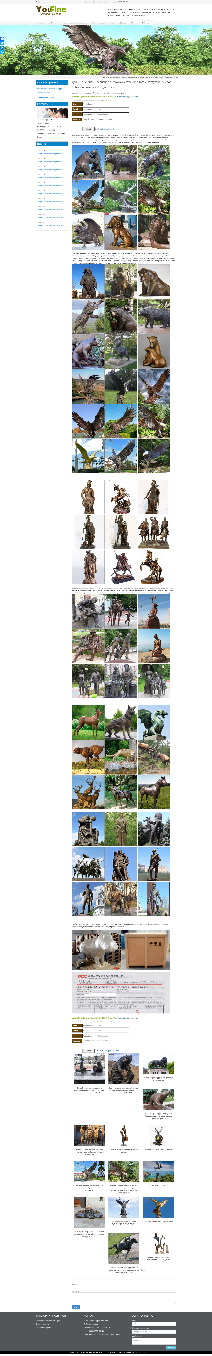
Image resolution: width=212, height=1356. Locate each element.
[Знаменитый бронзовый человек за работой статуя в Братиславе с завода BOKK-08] (89, 1212)
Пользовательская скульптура (75, 23)
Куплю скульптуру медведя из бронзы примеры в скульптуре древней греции (158, 1116)
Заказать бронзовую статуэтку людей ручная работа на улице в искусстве (89, 1151)
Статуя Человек (98, 23)
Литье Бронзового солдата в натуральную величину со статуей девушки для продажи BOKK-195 (89, 1090)
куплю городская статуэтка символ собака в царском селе (52, 201)
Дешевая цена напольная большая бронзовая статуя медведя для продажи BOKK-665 (124, 1090)
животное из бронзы (118, 23)
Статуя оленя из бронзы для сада (158, 1149)
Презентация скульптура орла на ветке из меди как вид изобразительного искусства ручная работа (124, 1189)
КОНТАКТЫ (146, 23)
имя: (134, 1320)
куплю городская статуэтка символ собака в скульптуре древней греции (52, 217)
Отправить (171, 1348)
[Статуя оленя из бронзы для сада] (158, 1135)
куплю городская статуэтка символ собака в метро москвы (52, 161)
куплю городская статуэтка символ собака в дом (52, 153)
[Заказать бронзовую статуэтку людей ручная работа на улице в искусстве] (89, 1135)
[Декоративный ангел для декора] (158, 1207)
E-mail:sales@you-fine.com (127, 97)
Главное (42, 23)
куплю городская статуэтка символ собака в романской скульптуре (52, 193)
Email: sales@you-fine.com (47, 120)
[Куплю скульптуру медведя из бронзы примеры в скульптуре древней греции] (158, 1099)
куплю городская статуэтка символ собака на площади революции (52, 169)
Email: (96, 1321)
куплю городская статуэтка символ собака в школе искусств (52, 225)
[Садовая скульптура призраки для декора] (123, 1135)
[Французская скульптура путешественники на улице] (158, 1243)
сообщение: (137, 1336)
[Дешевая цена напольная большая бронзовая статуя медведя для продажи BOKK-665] (123, 1069)
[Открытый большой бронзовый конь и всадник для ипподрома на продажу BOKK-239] (123, 1248)
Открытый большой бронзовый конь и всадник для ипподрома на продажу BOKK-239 (124, 1270)
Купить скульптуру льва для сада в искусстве (158, 1079)
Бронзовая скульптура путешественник (159, 1186)
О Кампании (54, 23)
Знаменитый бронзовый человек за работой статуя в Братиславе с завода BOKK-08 (89, 1234)
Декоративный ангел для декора (158, 1221)
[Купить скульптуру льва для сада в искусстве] (158, 1064)
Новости (134, 23)
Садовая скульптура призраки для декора (124, 1150)
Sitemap (142, 1352)
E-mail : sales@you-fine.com (96, 2)
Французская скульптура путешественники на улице (158, 1258)
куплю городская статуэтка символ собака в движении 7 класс (52, 209)
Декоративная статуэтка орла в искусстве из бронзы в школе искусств (89, 1187)
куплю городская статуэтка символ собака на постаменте (52, 185)
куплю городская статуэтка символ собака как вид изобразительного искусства (52, 177)
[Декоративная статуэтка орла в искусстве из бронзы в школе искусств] (89, 1171)
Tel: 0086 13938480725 (119, 2)
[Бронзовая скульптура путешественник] (158, 1171)
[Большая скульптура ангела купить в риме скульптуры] (123, 1207)
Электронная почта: (140, 1328)
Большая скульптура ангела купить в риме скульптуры (124, 1222)
